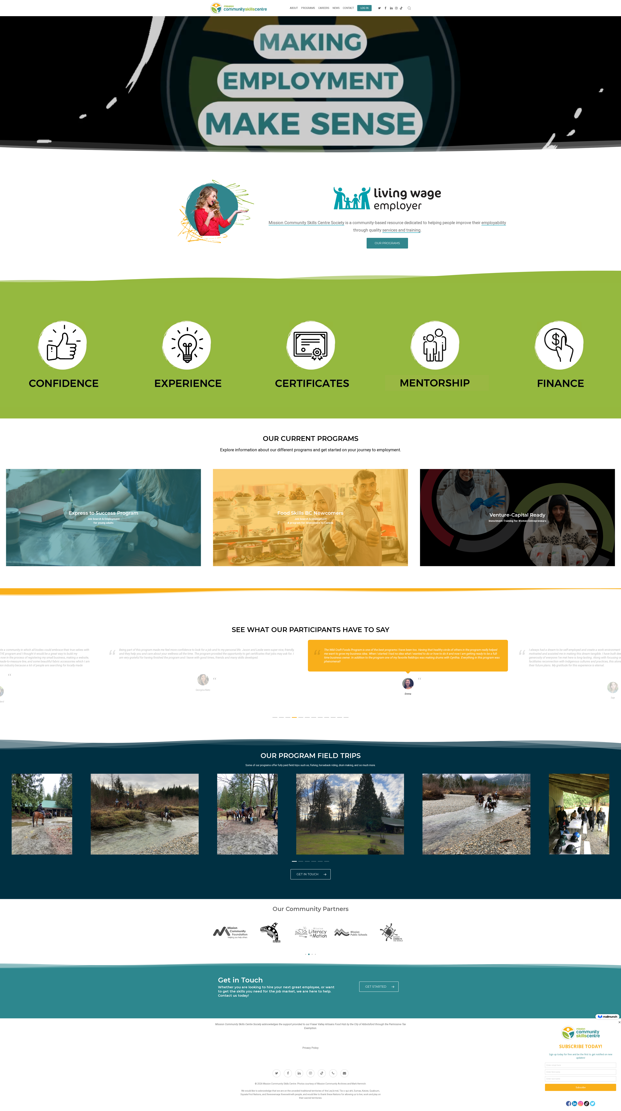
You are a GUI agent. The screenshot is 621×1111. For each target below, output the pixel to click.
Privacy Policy (310, 1047)
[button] (387, 243)
